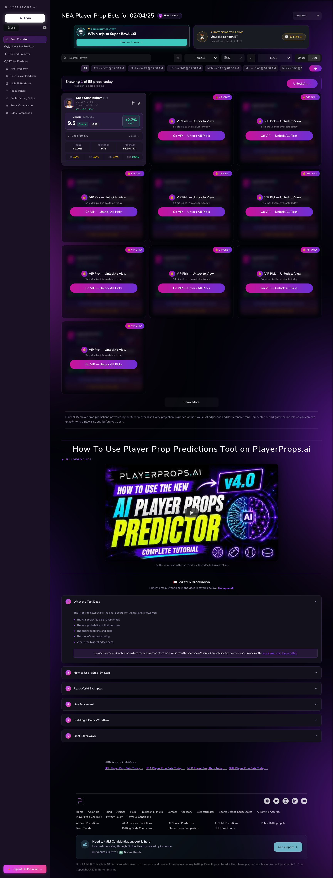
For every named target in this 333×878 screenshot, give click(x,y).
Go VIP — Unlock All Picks (191, 136)
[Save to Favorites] (139, 103)
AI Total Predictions (226, 823)
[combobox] (307, 15)
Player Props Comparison (183, 828)
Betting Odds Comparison (137, 828)
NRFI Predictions (225, 828)
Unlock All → (302, 84)
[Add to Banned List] (133, 103)
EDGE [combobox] (273, 58)
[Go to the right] (315, 68)
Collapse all (226, 588)
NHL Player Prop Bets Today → (248, 768)
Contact (172, 812)
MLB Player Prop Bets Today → (207, 768)
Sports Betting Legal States (235, 812)
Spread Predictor (17, 54)
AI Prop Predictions (87, 823)
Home (79, 812)
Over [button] (314, 58)
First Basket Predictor (23, 76)
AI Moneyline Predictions (137, 823)
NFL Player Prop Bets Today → (124, 768)
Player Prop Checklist (89, 817)
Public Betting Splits (22, 98)
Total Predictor (16, 61)
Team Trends (18, 91)
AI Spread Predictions (181, 823)
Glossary (186, 812)
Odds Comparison (21, 113)
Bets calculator (205, 812)
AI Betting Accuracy (268, 812)
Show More (191, 402)
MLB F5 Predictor (20, 83)
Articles (120, 812)
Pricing (108, 812)
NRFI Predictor (19, 68)
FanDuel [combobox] (200, 58)
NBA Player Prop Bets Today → (165, 768)
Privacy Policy (114, 817)
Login (27, 18)
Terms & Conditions (139, 817)
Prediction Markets (151, 812)
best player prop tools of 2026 (279, 653)
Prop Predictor (19, 39)
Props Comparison (21, 105)
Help (133, 812)
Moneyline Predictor (19, 47)
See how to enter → (132, 42)
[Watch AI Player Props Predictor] (191, 512)
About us (93, 812)
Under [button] (301, 58)
